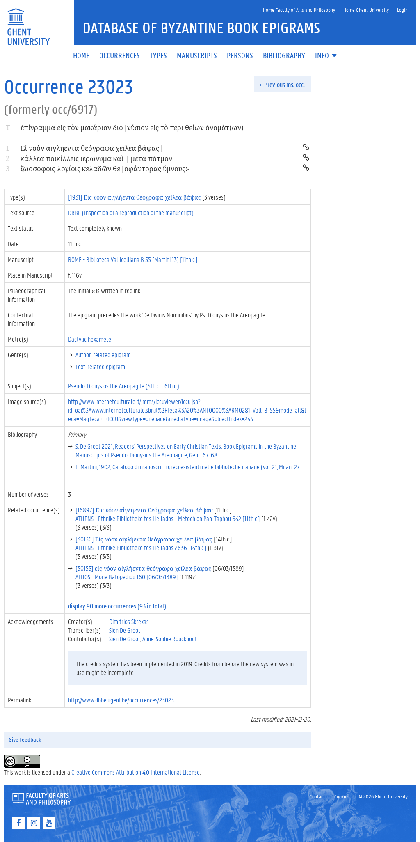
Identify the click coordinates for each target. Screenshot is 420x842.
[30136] (143, 539)
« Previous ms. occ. (282, 84)
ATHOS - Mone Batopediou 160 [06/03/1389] (126, 576)
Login (402, 9)
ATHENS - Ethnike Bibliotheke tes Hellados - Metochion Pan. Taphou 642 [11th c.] (167, 518)
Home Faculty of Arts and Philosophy (299, 9)
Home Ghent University (366, 9)
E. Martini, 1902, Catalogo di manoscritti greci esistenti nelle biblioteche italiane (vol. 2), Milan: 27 (187, 466)
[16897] (144, 509)
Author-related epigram (103, 354)
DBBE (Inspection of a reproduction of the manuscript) (131, 212)
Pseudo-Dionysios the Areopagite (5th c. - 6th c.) (123, 385)
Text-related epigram (100, 366)
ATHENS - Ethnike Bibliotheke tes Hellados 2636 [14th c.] (141, 547)
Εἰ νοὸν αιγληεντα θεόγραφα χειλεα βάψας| (92, 148)
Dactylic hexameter (90, 339)
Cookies (341, 796)
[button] (326, 56)
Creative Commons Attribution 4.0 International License (135, 772)
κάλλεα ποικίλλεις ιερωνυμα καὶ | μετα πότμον (96, 158)
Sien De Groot (124, 630)
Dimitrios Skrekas (129, 621)
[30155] (143, 568)
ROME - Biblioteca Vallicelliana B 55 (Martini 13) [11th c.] (133, 259)
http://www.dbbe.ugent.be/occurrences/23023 (121, 699)
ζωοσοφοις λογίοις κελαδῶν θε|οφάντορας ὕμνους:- (105, 168)
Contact (317, 796)
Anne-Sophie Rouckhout (169, 638)
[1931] (134, 197)
